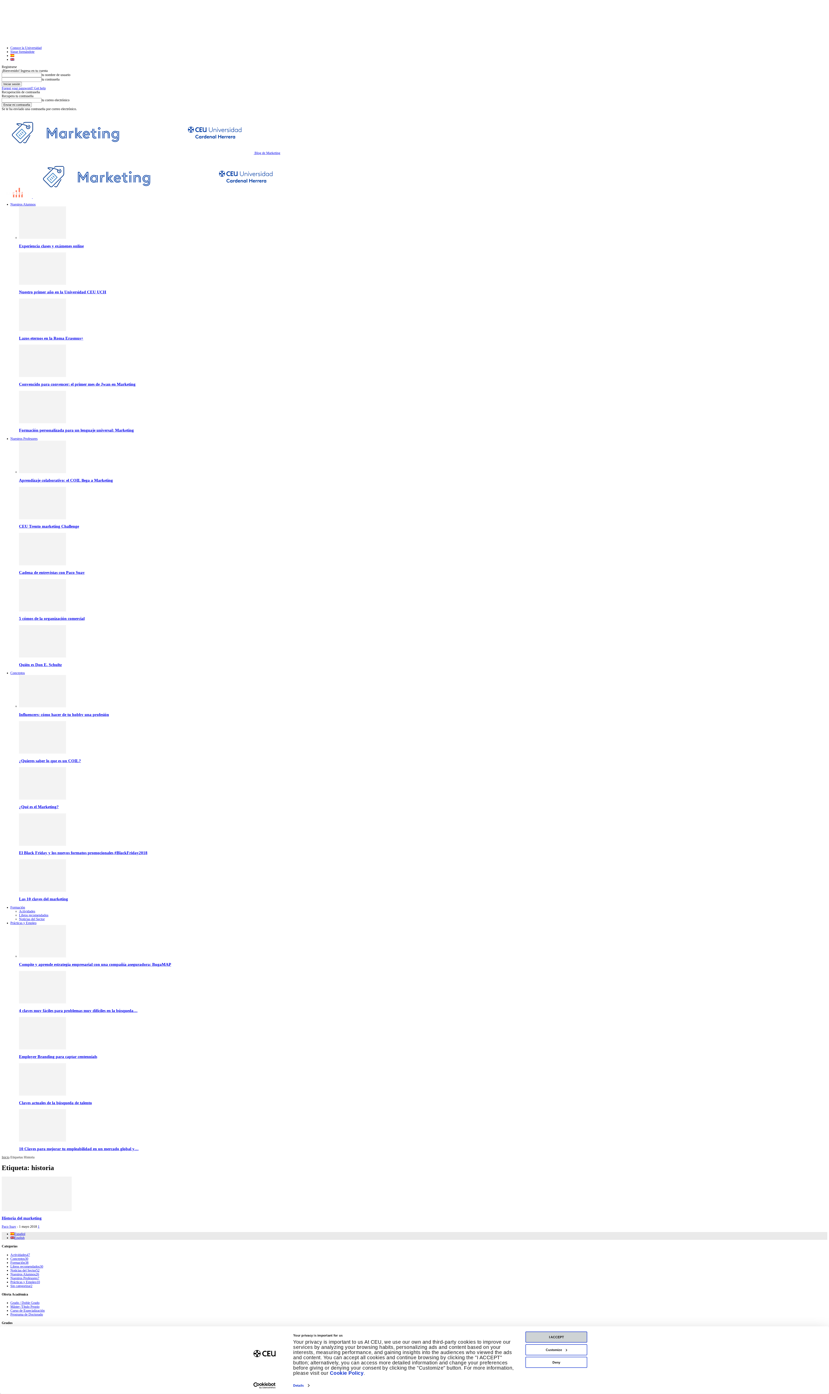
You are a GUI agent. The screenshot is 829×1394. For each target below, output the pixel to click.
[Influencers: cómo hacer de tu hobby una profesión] (42, 706)
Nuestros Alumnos (23, 204)
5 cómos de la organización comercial (52, 618)
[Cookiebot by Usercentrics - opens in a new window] (264, 1385)
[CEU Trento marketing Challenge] (42, 518)
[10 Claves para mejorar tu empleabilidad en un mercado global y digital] (42, 1140)
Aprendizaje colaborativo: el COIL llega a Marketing (66, 480)
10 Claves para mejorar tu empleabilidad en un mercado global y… (79, 1149)
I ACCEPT (556, 1337)
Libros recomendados (33, 915)
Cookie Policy (347, 1373)
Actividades (27, 911)
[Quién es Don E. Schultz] (42, 656)
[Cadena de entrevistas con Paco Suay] (42, 564)
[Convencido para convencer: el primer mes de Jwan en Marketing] (42, 376)
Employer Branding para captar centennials (58, 1056)
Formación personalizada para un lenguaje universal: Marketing (76, 430)
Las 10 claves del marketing (43, 899)
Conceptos (17, 673)
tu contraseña (51, 79)
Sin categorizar (21, 1286)
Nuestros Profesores (24, 438)
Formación (17, 907)
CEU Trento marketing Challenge (49, 526)
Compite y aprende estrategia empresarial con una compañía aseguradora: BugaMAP (95, 964)
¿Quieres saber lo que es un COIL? (50, 761)
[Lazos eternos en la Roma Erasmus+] (42, 330)
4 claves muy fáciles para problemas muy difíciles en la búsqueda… (78, 1010)
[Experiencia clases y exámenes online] (42, 237)
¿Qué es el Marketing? (39, 807)
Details (298, 1385)
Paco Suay (9, 1226)
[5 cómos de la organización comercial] (42, 610)
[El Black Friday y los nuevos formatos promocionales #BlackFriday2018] (42, 844)
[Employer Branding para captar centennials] (42, 1048)
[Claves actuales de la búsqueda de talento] (42, 1094)
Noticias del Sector (32, 919)
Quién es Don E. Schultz (40, 664)
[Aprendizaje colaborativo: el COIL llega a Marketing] (42, 472)
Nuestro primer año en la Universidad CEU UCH (62, 292)
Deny (556, 1362)
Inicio (5, 1157)
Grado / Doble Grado (25, 1303)
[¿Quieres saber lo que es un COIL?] (42, 752)
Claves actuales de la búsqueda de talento (55, 1103)
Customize (554, 1349)
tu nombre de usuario (56, 75)
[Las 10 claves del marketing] (42, 890)
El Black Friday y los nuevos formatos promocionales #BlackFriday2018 (83, 853)
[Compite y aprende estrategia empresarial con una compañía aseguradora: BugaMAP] (42, 956)
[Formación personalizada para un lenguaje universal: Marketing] (42, 422)
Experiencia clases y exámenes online (51, 246)
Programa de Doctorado (26, 1314)
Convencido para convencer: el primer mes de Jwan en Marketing (77, 384)
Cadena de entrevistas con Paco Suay (52, 572)
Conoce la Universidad (26, 48)
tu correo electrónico (56, 100)
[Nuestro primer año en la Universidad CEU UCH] (42, 283)
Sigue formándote (22, 52)
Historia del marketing (22, 1218)
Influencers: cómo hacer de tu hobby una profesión (64, 714)
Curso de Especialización (27, 1310)
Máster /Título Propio (25, 1306)
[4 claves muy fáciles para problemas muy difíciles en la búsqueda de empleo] (42, 1002)
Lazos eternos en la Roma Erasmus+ (51, 338)
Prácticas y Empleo (23, 923)
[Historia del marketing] (37, 1210)
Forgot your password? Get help (24, 88)
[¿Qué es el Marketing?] (42, 798)
